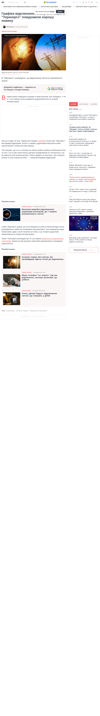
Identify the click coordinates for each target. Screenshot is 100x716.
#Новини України (22, 311)
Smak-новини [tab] (83, 104)
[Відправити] (25, 2)
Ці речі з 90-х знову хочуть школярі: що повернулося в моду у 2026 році (83, 190)
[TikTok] (91, 2)
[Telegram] (80, 2)
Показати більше (80, 250)
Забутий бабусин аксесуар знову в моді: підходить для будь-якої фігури (83, 200)
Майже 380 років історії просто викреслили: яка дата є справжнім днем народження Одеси (82, 167)
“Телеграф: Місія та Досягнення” (87, 6)
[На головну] (50, 2)
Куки (52, 11)
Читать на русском (9, 31)
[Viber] (77, 2)
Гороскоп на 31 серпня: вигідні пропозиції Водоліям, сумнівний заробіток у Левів (81, 211)
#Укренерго (10, 311)
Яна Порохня (10, 26)
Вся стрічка (73, 109)
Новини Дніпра (26, 290)
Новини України (26, 206)
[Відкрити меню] (3, 2)
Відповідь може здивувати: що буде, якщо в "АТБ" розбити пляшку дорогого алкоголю (83, 240)
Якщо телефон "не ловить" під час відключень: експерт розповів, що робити (40, 277)
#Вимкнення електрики (38, 311)
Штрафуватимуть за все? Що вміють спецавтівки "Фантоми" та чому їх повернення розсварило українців (83, 117)
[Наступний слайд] (98, 7)
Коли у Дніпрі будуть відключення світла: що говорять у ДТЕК (39, 294)
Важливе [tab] (94, 104)
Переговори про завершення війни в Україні (20, 6)
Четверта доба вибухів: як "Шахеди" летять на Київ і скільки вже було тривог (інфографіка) (83, 129)
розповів (41, 141)
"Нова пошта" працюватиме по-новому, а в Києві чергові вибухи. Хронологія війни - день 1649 (82, 179)
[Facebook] (73, 2)
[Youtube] (83, 2)
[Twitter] (86, 2)
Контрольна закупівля (49, 6)
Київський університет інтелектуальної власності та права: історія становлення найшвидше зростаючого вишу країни (83, 142)
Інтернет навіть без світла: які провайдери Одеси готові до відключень (43, 258)
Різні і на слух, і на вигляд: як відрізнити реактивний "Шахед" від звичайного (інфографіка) (82, 155)
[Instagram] (88, 2)
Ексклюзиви (66, 6)
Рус (97, 2)
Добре (60, 11)
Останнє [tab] (73, 104)
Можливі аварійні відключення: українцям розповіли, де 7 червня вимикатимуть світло (39, 211)
